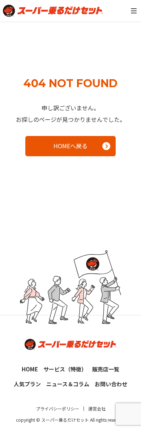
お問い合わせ (111, 384)
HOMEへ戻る (70, 145)
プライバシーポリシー (57, 408)
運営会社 (97, 408)
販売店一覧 (105, 369)
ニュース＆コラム (67, 384)
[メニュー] (133, 11)
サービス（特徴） (65, 369)
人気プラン (27, 384)
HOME (30, 369)
